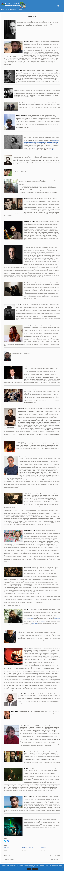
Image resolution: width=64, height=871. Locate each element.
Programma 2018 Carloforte (54, 859)
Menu (60, 6)
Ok (29, 868)
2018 (6, 855)
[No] (62, 867)
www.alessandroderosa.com (52, 149)
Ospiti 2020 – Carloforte (27, 847)
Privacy (34, 868)
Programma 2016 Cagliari (9, 859)
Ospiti (9, 855)
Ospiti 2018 (32, 17)
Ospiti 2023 (6, 847)
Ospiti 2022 (43, 847)
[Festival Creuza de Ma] (13, 5)
